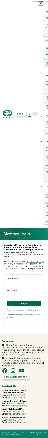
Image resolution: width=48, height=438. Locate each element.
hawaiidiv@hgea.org (18, 405)
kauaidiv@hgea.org (17, 422)
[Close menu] (40, 3)
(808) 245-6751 (16, 420)
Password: (12, 290)
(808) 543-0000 (17, 395)
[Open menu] (35, 114)
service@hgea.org (16, 397)
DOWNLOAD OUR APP (15, 377)
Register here (34, 310)
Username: (12, 278)
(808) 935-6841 (16, 403)
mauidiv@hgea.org (17, 414)
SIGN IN (20, 114)
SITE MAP (33, 433)
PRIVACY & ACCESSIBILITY (38, 433)
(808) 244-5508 (16, 411)
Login (24, 303)
